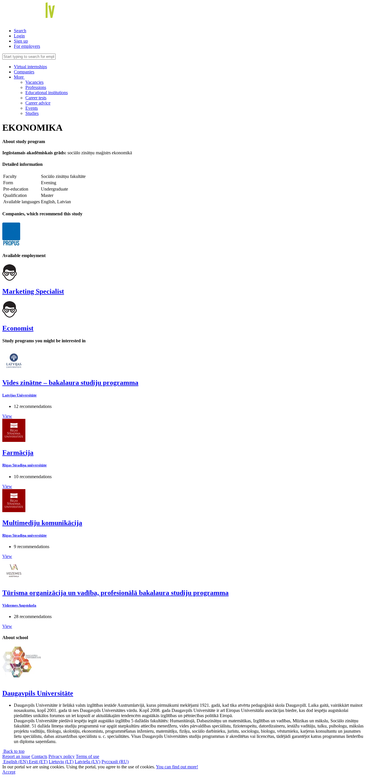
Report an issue (16, 756)
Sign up (21, 41)
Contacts (39, 756)
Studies (32, 113)
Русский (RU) (115, 761)
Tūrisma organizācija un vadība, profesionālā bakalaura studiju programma (115, 592)
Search (20, 30)
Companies (24, 71)
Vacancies (34, 82)
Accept (8, 772)
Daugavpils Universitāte (37, 693)
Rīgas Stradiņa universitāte (24, 465)
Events (31, 108)
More (19, 77)
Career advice (37, 102)
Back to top (13, 751)
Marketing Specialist (33, 291)
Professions (35, 87)
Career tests (35, 97)
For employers (27, 46)
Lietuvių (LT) (61, 761)
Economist (17, 328)
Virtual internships (30, 66)
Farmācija (17, 452)
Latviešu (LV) (87, 761)
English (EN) (15, 761)
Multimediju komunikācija (42, 523)
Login (19, 35)
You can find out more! (177, 766)
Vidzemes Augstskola (19, 605)
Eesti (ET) (38, 761)
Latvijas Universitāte (19, 395)
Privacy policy (61, 756)
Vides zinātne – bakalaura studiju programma (70, 382)
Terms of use (87, 756)
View (7, 416)
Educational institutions (46, 92)
